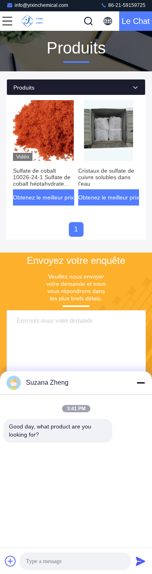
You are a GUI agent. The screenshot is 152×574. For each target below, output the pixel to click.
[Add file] (10, 561)
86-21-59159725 (126, 5)
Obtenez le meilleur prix (43, 197)
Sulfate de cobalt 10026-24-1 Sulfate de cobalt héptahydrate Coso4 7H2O (42, 180)
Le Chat (136, 21)
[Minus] (141, 383)
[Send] (140, 561)
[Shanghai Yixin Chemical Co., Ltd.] (34, 21)
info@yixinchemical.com (41, 5)
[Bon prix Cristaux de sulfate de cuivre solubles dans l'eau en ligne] (108, 130)
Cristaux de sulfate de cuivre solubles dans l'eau (106, 177)
